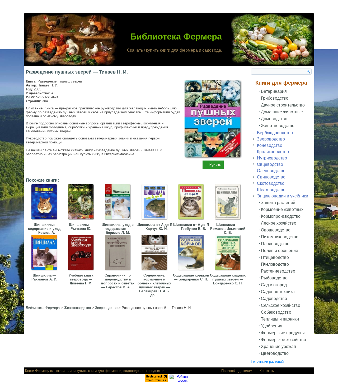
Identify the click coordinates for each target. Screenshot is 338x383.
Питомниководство (279, 237)
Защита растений (278, 202)
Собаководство (276, 312)
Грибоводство (274, 98)
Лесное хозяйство (278, 223)
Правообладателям (236, 371)
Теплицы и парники (280, 319)
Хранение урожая (278, 346)
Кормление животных (282, 209)
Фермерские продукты (283, 333)
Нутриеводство (272, 158)
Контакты (267, 371)
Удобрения (271, 326)
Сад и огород (274, 285)
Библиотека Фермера (176, 36)
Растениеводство (278, 271)
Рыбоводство (274, 278)
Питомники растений (267, 361)
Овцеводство (270, 164)
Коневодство (269, 145)
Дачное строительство (283, 105)
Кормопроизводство (281, 216)
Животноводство (277, 125)
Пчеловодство (275, 264)
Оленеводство (271, 170)
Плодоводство (275, 243)
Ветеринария (274, 91)
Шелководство (271, 189)
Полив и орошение (279, 250)
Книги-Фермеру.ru (39, 371)
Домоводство (274, 119)
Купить (215, 165)
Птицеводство (275, 257)
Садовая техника (278, 291)
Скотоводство (270, 183)
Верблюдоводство (275, 132)
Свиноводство (271, 177)
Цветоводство (275, 353)
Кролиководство (273, 151)
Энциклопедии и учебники (282, 196)
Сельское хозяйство (280, 305)
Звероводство (271, 139)
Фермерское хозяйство (283, 339)
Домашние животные (282, 112)
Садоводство (274, 298)
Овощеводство (275, 230)
